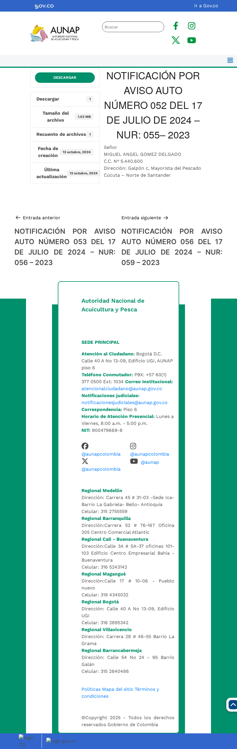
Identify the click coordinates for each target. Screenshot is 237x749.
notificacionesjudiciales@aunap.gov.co (125, 402)
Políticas (91, 689)
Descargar (64, 77)
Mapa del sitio (117, 689)
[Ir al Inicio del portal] (51, 33)
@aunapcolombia (101, 454)
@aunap (150, 462)
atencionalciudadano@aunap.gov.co (122, 388)
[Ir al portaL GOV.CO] (62, 740)
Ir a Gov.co (206, 5)
